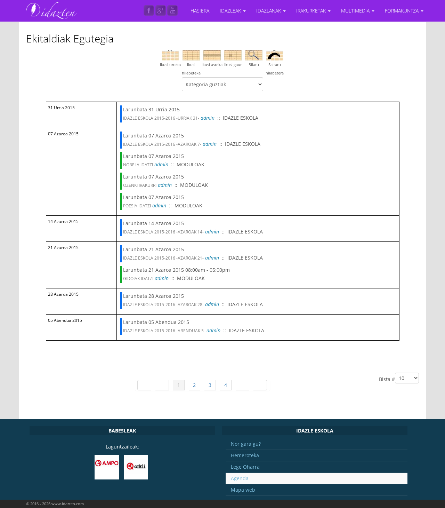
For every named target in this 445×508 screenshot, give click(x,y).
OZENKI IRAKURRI (139, 185)
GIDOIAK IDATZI (138, 278)
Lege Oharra (245, 466)
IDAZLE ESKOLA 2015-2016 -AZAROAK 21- (163, 258)
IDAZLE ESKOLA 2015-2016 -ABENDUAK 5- (164, 331)
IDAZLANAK (269, 10)
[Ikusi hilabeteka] (191, 54)
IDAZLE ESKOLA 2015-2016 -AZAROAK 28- (163, 305)
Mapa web (243, 489)
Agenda (240, 478)
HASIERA (200, 10)
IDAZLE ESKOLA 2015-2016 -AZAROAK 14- (163, 232)
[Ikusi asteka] (212, 54)
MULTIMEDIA (356, 10)
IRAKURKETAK (311, 10)
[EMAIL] (416, 34)
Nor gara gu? (246, 443)
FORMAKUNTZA (402, 10)
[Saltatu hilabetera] (274, 54)
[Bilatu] (253, 54)
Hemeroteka (245, 455)
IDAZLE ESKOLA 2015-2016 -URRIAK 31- (161, 118)
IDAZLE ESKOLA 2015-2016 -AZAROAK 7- (162, 144)
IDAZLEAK (231, 10)
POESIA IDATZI (137, 206)
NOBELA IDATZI (138, 165)
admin (208, 117)
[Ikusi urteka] (170, 54)
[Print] (410, 34)
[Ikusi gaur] (233, 54)
